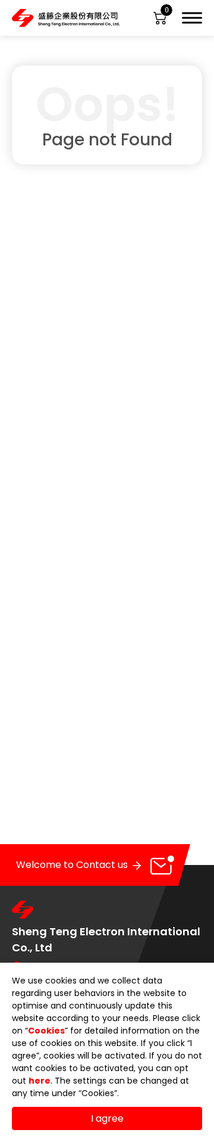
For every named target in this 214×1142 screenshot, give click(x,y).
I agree (107, 1118)
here (40, 1081)
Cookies (46, 1031)
